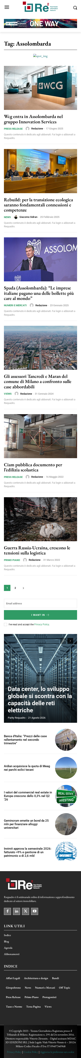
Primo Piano (12, 560)
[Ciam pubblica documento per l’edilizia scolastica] (40, 436)
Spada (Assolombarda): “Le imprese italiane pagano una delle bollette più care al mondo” (39, 293)
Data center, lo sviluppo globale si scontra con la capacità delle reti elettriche (40, 699)
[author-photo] (28, 129)
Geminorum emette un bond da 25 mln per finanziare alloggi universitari (26, 824)
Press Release (13, 128)
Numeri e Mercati (15, 305)
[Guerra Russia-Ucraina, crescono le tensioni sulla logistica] (40, 519)
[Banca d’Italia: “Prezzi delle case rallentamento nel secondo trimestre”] (66, 740)
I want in (38, 614)
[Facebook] (7, 911)
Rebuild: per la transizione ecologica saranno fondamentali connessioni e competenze (38, 205)
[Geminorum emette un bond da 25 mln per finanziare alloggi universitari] (66, 824)
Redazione (37, 128)
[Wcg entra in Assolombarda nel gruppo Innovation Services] (40, 88)
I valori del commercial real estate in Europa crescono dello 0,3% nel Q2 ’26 (28, 796)
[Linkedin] (16, 911)
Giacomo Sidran (28, 216)
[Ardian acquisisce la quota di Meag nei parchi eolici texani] (66, 768)
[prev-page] (63, 641)
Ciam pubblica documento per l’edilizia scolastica (33, 467)
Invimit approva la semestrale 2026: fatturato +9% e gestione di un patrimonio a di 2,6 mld (27, 852)
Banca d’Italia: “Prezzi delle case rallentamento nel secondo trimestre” (25, 739)
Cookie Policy (31, 1052)
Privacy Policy (41, 624)
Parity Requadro (16, 717)
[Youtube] (34, 911)
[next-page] (23, 588)
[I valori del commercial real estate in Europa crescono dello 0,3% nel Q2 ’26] (66, 796)
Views (8, 393)
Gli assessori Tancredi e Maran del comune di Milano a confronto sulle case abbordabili (37, 381)
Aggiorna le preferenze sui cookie (57, 1052)
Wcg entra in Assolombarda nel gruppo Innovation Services (33, 119)
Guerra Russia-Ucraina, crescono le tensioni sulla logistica (37, 550)
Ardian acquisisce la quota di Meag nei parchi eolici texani (27, 767)
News (7, 217)
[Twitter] (25, 911)
